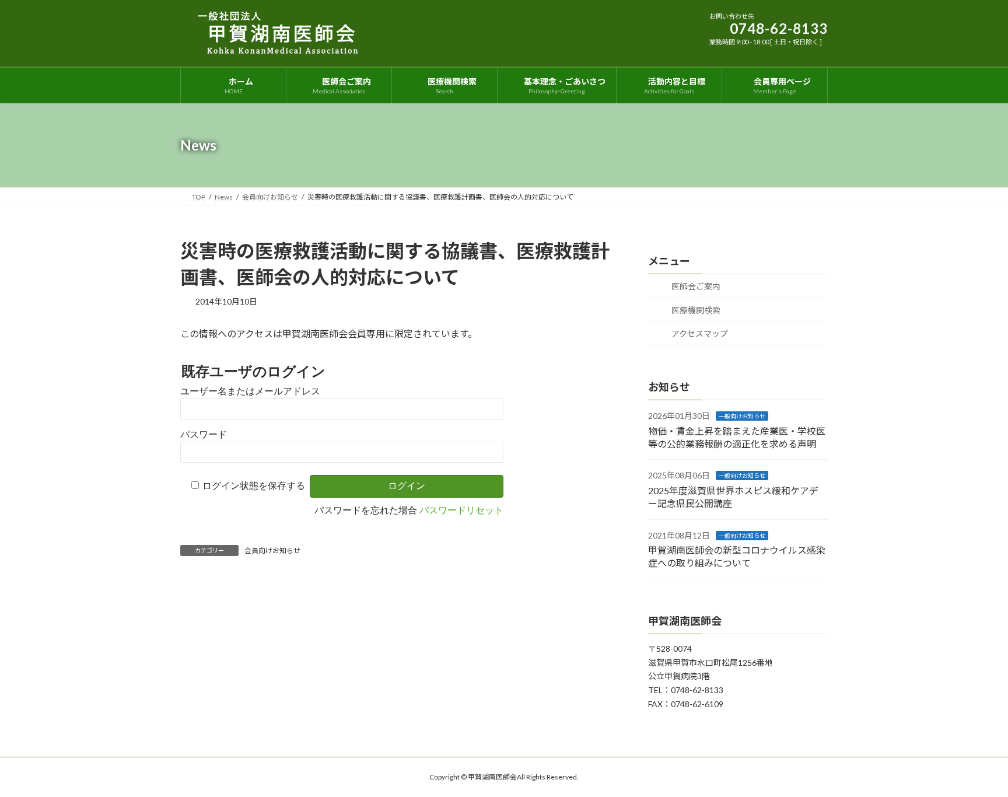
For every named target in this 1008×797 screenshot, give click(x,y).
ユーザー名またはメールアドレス (250, 391)
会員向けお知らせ (272, 550)
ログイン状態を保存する (253, 486)
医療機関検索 (695, 310)
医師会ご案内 (695, 286)
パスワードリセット (461, 510)
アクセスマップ (699, 333)
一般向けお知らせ (742, 416)
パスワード (203, 434)
